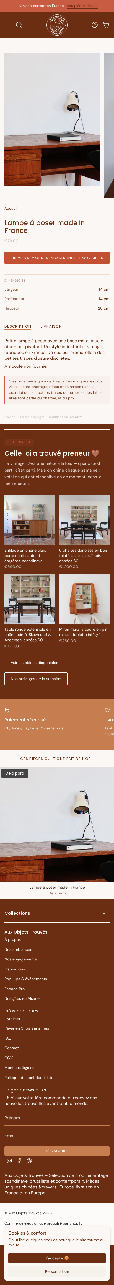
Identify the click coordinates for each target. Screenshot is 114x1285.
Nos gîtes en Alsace (22, 998)
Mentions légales (19, 1067)
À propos (12, 939)
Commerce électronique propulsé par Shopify (43, 1223)
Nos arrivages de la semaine (36, 678)
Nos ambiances (18, 949)
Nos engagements (20, 959)
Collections (17, 913)
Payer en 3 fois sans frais (26, 1028)
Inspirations (14, 969)
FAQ (7, 1038)
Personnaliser (57, 1271)
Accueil (10, 208)
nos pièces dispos (82, 5)
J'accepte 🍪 (57, 1258)
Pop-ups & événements (25, 978)
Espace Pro (14, 988)
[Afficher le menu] (7, 24)
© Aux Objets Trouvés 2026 (28, 1213)
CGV (8, 1057)
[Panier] (106, 24)
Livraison (12, 1018)
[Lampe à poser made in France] (57, 824)
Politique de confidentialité (28, 1077)
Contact (11, 1047)
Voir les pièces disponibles (34, 662)
